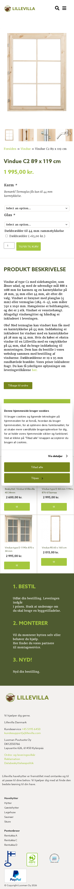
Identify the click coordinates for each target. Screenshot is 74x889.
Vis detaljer (55, 456)
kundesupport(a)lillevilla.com (22, 733)
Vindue (26, 149)
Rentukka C (10, 840)
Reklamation (12, 759)
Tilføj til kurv (28, 246)
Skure (7, 821)
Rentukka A (10, 835)
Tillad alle (37, 467)
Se (17, 506)
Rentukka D (10, 844)
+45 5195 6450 (31, 729)
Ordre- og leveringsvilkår (19, 755)
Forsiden (10, 149)
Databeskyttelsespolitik (19, 763)
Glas (9, 215)
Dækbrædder (27, 236)
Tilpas (35, 478)
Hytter (8, 803)
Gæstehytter (11, 807)
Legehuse (10, 812)
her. (35, 370)
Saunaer (8, 817)
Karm (10, 185)
